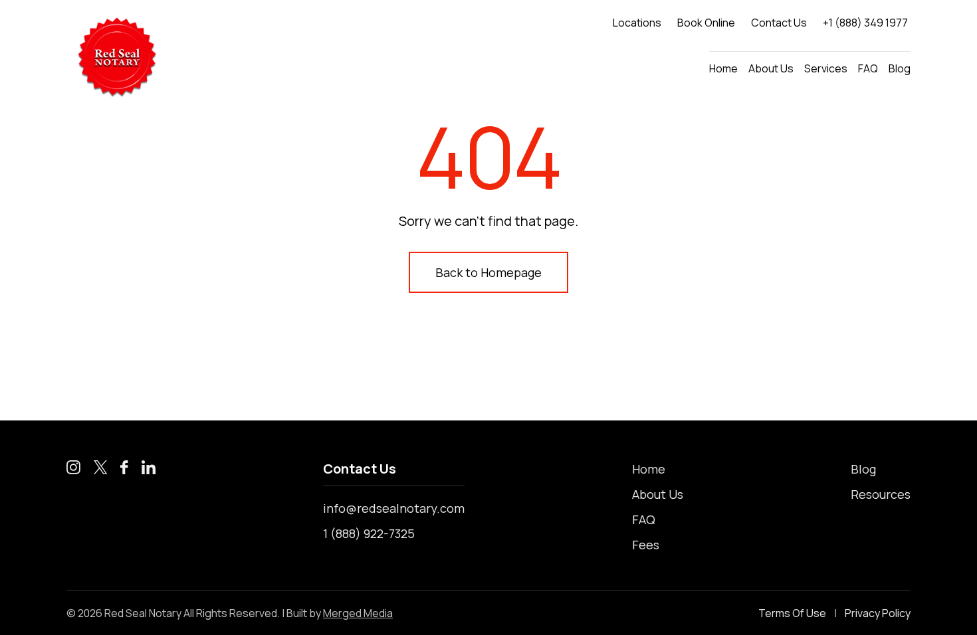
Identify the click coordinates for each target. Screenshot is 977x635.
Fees (645, 545)
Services (825, 68)
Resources (881, 494)
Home (723, 68)
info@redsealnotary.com (394, 508)
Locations (637, 22)
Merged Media (358, 613)
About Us (771, 68)
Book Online (706, 22)
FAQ (868, 68)
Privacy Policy (878, 613)
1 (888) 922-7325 (369, 533)
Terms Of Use (792, 613)
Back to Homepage (488, 272)
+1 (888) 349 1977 (865, 22)
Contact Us (779, 22)
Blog (900, 68)
